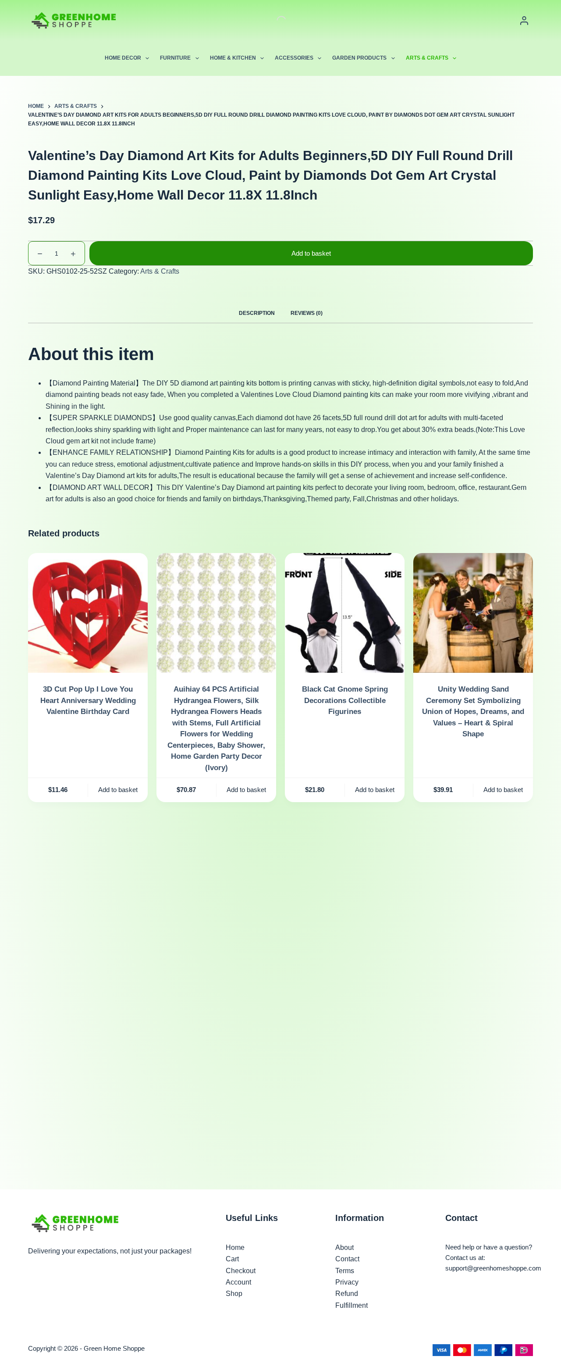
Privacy (347, 1282)
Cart (232, 1259)
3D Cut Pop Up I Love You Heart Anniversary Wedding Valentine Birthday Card (88, 700)
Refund (346, 1293)
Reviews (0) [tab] (307, 313)
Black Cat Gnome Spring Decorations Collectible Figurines (345, 700)
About (344, 1247)
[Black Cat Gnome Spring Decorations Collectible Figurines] (345, 613)
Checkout (241, 1270)
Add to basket (311, 253)
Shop (234, 1293)
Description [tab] (257, 313)
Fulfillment (351, 1305)
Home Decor (123, 58)
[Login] (524, 20)
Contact (347, 1259)
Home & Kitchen (233, 58)
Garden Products (359, 58)
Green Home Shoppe (114, 1348)
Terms (344, 1270)
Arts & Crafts (427, 58)
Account (238, 1282)
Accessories (294, 58)
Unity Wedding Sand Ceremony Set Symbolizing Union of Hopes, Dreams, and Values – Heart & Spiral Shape (473, 711)
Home (235, 1247)
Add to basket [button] (118, 789)
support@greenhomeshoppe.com (493, 1268)
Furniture (175, 58)
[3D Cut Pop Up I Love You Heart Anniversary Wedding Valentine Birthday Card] (88, 613)
